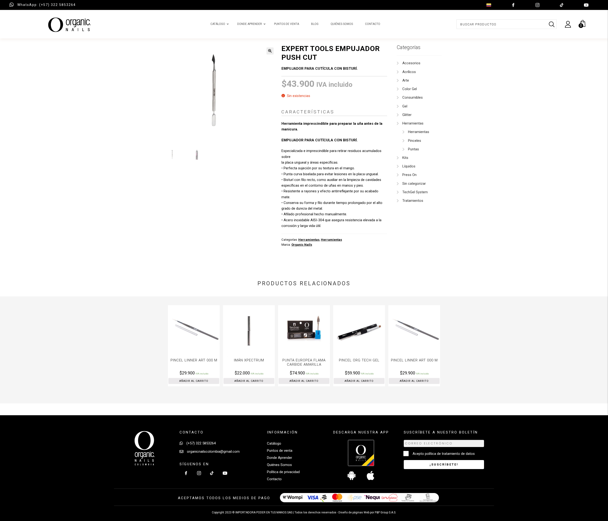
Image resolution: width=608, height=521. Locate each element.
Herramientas (308, 239)
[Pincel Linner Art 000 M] (362, 331)
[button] (270, 51)
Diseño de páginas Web (354, 512)
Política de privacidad (283, 472)
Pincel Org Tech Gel (306, 360)
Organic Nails (301, 244)
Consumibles (412, 97)
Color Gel (409, 89)
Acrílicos (409, 72)
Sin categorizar (414, 183)
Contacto (274, 479)
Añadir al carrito (196, 381)
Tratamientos (412, 200)
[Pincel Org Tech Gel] (306, 331)
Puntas (413, 149)
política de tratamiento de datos (450, 454)
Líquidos (408, 166)
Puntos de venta (279, 450)
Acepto (444, 454)
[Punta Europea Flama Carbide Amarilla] (251, 331)
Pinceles (414, 140)
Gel (404, 106)
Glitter (407, 115)
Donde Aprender (279, 458)
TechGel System (415, 192)
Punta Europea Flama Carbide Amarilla (251, 362)
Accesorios (411, 63)
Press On (409, 175)
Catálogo (274, 443)
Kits (405, 158)
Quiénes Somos (279, 465)
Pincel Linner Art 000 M (361, 360)
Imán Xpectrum (196, 360)
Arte (405, 80)
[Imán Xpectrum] (196, 331)
